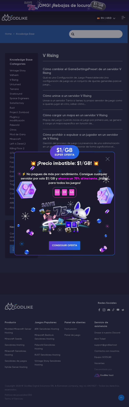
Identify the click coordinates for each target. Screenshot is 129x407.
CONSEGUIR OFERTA (64, 245)
